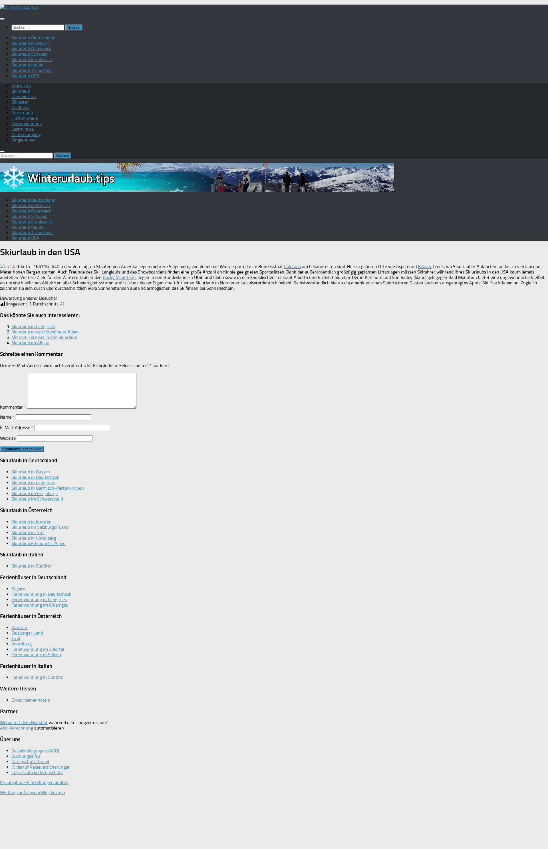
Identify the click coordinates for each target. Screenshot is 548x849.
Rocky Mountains (119, 277)
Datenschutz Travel (30, 761)
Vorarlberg (21, 644)
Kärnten (19, 627)
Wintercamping (26, 134)
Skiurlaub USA (25, 75)
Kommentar (13, 407)
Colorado (292, 266)
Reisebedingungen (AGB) (35, 750)
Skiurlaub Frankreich (31, 59)
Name (7, 417)
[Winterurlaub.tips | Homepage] (19, 7)
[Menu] (2, 19)
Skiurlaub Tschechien (32, 70)
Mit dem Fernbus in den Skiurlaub (44, 337)
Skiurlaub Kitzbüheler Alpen (38, 543)
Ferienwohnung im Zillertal (37, 649)
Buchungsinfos (25, 756)
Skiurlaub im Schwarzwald (37, 499)
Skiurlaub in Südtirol (31, 566)
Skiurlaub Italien (27, 65)
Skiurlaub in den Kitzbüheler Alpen (45, 332)
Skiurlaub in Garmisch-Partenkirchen (47, 488)
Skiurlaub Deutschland (33, 37)
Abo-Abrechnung (16, 728)
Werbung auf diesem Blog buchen (32, 792)
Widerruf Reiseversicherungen (40, 767)
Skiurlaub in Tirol (28, 532)
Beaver (425, 266)
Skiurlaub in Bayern (30, 43)
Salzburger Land (27, 633)
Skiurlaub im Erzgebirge (34, 493)
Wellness (20, 107)
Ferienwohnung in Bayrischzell (41, 594)
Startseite (21, 85)
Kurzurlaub (22, 113)
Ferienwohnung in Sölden (36, 654)
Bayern (18, 588)
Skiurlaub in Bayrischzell (35, 477)
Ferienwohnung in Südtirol (37, 677)
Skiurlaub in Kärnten (31, 521)
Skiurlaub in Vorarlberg (33, 538)
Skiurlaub (20, 91)
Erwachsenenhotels (30, 700)
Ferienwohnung (26, 123)
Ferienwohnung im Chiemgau (39, 605)
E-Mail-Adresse (16, 427)
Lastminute (22, 129)
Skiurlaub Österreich (31, 48)
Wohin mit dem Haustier (24, 722)
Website (8, 438)
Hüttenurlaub (24, 118)
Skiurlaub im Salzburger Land (39, 527)
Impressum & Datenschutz (37, 772)
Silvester (20, 102)
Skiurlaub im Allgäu (30, 342)
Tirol (15, 638)
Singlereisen (23, 140)
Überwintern (23, 96)
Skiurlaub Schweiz (29, 54)
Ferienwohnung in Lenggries (39, 599)
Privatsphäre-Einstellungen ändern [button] (34, 782)
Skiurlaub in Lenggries (33, 326)
